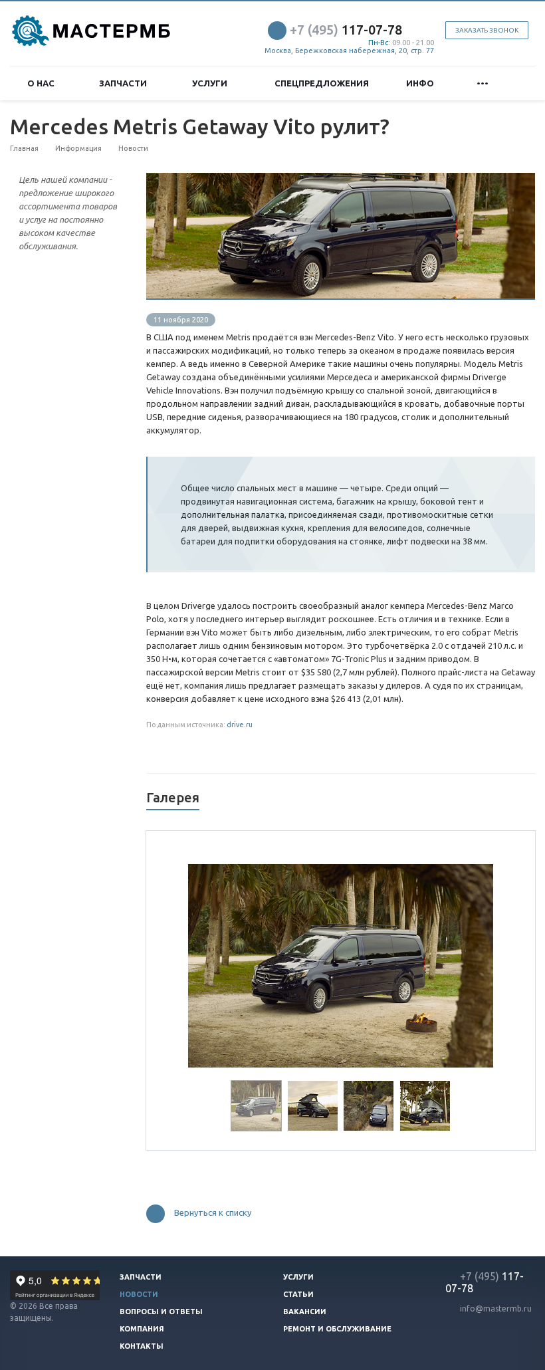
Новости (139, 1294)
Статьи (298, 1294)
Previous (207, 964)
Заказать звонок (486, 30)
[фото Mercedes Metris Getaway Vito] (340, 179)
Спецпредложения (321, 83)
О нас (42, 83)
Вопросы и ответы (161, 1311)
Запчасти (125, 83)
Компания (142, 1329)
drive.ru (240, 725)
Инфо (422, 83)
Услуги (211, 83)
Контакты (142, 1346)
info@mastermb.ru (496, 1308)
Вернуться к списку (212, 1212)
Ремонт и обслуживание (337, 1329)
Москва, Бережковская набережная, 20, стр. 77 (349, 51)
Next (474, 964)
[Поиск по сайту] (519, 83)
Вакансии (304, 1311)
